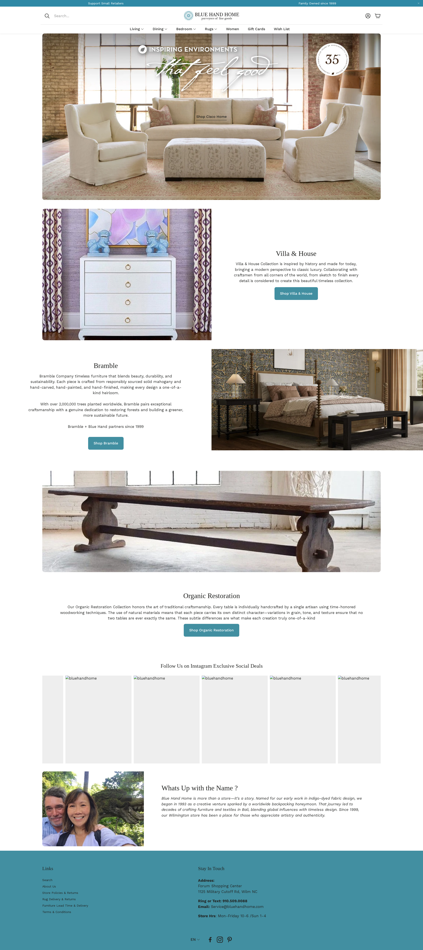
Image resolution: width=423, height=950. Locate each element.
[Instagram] (220, 940)
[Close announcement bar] (418, 3)
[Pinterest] (229, 940)
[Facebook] (210, 940)
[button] (73, 16)
